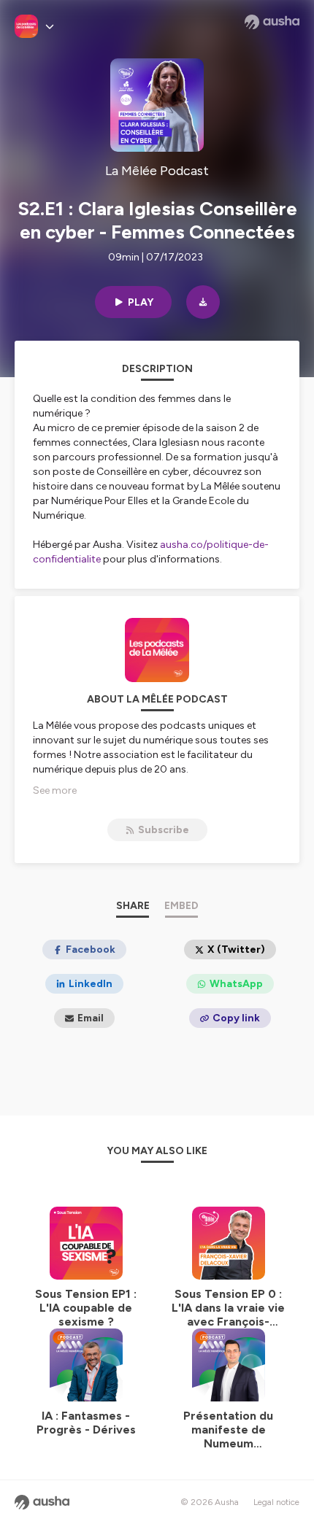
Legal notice (276, 1502)
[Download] (203, 302)
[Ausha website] (272, 22)
